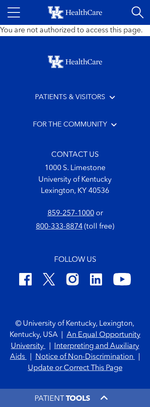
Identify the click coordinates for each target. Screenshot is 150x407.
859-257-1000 (71, 213)
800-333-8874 (59, 226)
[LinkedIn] (96, 280)
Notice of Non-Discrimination (85, 357)
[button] (14, 12)
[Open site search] (137, 12)
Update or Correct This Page (75, 368)
